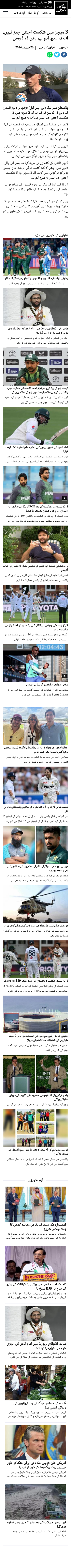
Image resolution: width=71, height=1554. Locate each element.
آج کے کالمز (19, 13)
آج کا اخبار (33, 13)
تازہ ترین (46, 13)
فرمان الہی (42, 2)
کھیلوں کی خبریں (46, 47)
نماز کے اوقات (26, 2)
